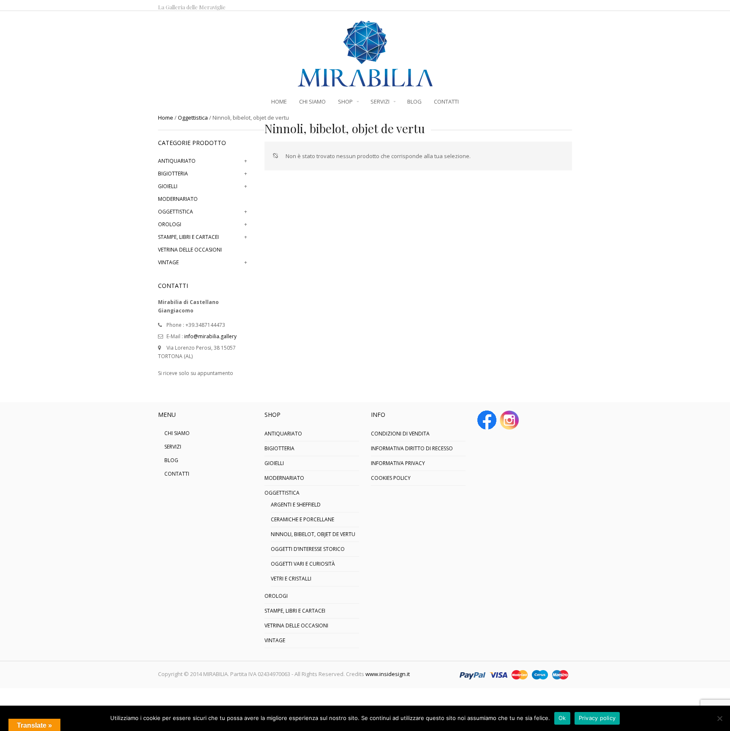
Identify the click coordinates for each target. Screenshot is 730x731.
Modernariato (178, 199)
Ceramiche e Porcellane (302, 519)
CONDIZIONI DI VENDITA (400, 433)
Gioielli (167, 186)
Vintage (168, 262)
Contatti (176, 473)
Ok (562, 718)
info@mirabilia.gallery (210, 336)
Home (165, 117)
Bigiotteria (173, 173)
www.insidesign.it (387, 674)
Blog (171, 460)
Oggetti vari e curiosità (303, 563)
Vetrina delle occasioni (190, 249)
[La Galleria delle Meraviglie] (365, 82)
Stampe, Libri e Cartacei (188, 237)
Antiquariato (177, 160)
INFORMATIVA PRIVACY (398, 463)
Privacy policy (597, 718)
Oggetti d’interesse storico (308, 549)
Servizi (172, 446)
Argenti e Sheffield (296, 504)
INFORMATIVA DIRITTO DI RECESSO (412, 448)
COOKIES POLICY (391, 478)
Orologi (169, 224)
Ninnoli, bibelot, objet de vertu (313, 534)
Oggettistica (193, 117)
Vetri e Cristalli (291, 578)
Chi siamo (177, 433)
